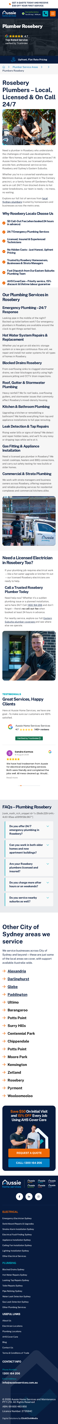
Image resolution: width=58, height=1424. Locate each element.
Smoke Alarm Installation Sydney (18, 1229)
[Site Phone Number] (45, 13)
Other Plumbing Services (14, 1307)
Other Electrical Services (14, 1256)
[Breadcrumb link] (3, 67)
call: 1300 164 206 (29, 1162)
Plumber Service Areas (25, 67)
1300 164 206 (35, 605)
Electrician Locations (12, 1326)
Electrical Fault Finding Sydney (17, 1234)
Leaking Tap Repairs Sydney (15, 1280)
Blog (4, 1342)
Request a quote (29, 1152)
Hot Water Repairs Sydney (14, 1275)
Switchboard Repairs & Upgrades (18, 1224)
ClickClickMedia (29, 1418)
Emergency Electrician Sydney (17, 1218)
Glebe (13, 987)
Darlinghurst (18, 979)
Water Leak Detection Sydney (16, 1296)
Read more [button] (12, 777)
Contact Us (7, 1347)
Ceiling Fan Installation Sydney (17, 1245)
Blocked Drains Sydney (13, 1269)
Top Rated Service (16, 40)
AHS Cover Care (10, 1337)
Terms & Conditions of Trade (15, 1353)
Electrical (10, 1211)
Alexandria (17, 971)
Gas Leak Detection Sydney (15, 1302)
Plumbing (9, 1263)
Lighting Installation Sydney (15, 1251)
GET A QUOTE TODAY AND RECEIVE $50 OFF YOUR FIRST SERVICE (30, 4)
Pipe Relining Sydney (12, 1291)
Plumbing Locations (11, 1331)
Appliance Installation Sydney (16, 1240)
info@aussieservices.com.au (20, 1382)
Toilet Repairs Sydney (12, 1285)
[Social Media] (19, 1196)
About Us (6, 1320)
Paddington (17, 994)
